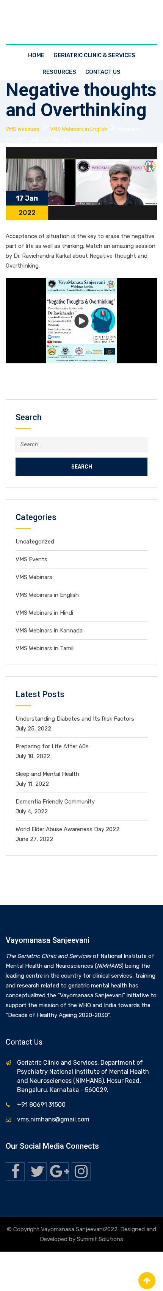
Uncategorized (35, 541)
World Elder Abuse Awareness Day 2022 (67, 829)
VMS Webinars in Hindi (44, 612)
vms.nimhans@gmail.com (53, 1119)
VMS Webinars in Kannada (49, 630)
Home (36, 55)
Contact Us (103, 72)
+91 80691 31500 (41, 1104)
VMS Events (31, 559)
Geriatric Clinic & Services (94, 55)
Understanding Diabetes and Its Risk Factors (75, 718)
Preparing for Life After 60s (52, 746)
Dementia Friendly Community (55, 801)
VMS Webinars (34, 577)
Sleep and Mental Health (47, 774)
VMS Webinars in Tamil (45, 648)
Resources (59, 72)
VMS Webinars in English (47, 595)
